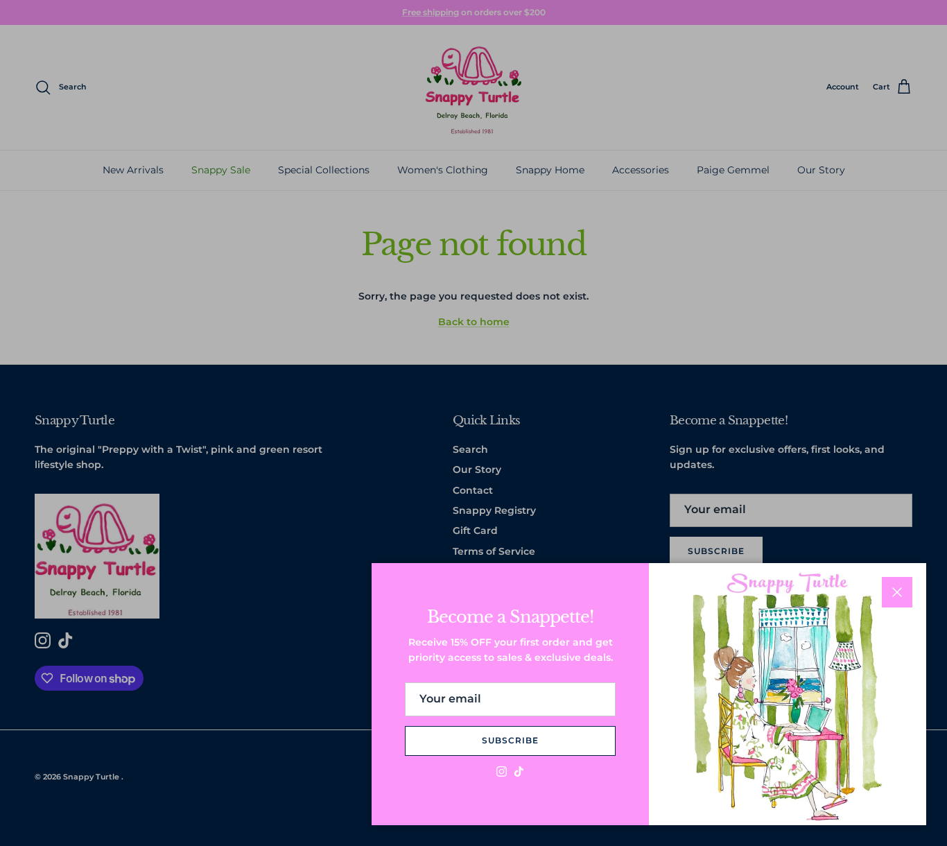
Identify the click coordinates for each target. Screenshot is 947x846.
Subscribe (510, 740)
